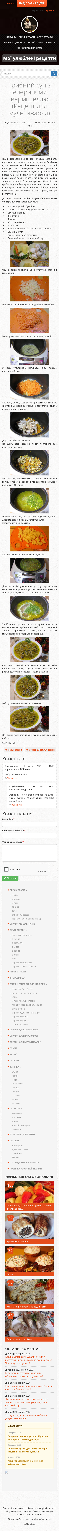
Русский (50, 10)
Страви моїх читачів (22, 923)
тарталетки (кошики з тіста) (26, 918)
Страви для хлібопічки (24, 1029)
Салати (50, 42)
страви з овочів (20, 1016)
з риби (15, 954)
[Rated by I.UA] (29, 1479)
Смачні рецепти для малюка (28, 984)
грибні (15, 895)
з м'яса (15, 946)
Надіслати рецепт (31, 3)
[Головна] (29, 24)
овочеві (16, 906)
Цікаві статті (15, 1426)
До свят (15, 1140)
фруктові (16, 1129)
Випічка (8, 42)
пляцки (15, 1091)
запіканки (17, 1113)
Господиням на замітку (24, 1162)
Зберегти (11, 878)
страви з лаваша (20, 914)
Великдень (17, 1145)
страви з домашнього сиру (25, 1012)
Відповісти (12, 778)
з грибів (16, 938)
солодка (16, 1095)
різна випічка (18, 1008)
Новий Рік (17, 1153)
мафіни (15, 1079)
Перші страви (27, 37)
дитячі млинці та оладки (24, 993)
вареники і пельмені (22, 935)
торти (15, 1099)
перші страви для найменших (27, 1004)
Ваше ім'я (7, 819)
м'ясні (15, 902)
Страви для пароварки (24, 1035)
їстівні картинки (20, 1024)
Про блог (9, 3)
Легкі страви (18, 890)
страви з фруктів (20, 1020)
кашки (15, 996)
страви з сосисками (22, 962)
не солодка (17, 1083)
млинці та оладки (21, 1125)
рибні (14, 910)
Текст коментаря (12, 841)
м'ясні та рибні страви (23, 1000)
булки (15, 1071)
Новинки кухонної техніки (26, 1168)
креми (15, 1121)
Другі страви (45, 37)
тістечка (16, 1103)
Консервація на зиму (29, 47)
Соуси (40, 42)
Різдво (15, 1157)
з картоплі (17, 942)
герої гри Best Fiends (22, 989)
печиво (15, 1087)
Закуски (11, 37)
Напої (31, 42)
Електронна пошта (13, 830)
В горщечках (17, 977)
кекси (15, 1075)
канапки (16, 899)
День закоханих (20, 1149)
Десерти (20, 42)
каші (14, 958)
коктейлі (16, 1117)
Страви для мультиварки (42, 749)
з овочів (16, 950)
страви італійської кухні (24, 966)
